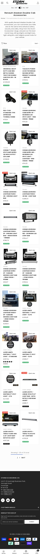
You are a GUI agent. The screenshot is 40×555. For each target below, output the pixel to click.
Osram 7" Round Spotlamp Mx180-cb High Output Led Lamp (10, 153)
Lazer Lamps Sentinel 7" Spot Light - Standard (10, 354)
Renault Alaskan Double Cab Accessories (20, 18)
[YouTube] (13, 500)
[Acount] (38, 3)
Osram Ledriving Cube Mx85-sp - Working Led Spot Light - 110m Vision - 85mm (29, 115)
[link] (14, 552)
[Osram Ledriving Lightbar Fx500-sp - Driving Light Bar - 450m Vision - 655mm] (10, 217)
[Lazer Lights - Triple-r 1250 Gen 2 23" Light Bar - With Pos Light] (10, 420)
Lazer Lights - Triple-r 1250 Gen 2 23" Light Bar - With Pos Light (10, 435)
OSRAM (5, 148)
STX (23, 66)
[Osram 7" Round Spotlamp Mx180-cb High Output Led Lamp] (10, 138)
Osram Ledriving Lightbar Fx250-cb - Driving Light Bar (10, 195)
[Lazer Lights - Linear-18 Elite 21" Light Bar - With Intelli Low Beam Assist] (29, 380)
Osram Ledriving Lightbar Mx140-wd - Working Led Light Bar (29, 232)
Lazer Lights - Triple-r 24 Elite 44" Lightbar (28, 434)
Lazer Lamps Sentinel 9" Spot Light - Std (9, 394)
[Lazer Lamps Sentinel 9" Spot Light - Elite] (29, 340)
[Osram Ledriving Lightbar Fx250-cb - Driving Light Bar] (10, 180)
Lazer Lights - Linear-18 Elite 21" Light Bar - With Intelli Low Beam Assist (29, 396)
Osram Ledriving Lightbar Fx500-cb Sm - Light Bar (29, 194)
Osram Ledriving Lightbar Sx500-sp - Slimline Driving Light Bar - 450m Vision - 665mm (10, 316)
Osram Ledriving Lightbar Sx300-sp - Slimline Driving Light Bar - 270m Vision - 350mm (29, 274)
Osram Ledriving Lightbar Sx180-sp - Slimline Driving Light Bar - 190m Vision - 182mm (10, 274)
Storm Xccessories (9, 66)
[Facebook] (3, 500)
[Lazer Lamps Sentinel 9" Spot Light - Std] (10, 380)
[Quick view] (17, 50)
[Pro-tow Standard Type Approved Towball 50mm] (10, 99)
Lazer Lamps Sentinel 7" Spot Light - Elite (28, 313)
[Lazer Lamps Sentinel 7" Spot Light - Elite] (29, 298)
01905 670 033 (9, 492)
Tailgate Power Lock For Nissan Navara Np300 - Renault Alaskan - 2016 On (29, 73)
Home (3, 18)
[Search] (7, 3)
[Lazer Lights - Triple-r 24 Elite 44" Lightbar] (29, 420)
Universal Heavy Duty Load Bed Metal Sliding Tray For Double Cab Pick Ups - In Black (9, 74)
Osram (24, 108)
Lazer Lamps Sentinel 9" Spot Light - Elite (28, 354)
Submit (31, 522)
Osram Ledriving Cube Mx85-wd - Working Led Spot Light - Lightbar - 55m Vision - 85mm (29, 155)
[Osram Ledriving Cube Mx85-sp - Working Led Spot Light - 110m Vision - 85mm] (29, 99)
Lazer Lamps (26, 308)
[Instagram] (8, 500)
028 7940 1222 (8, 490)
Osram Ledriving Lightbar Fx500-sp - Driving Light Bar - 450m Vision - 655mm (10, 233)
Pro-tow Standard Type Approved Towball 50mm (9, 114)
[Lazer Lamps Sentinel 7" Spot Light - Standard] (10, 340)
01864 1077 (8, 494)
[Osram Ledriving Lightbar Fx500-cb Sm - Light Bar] (29, 180)
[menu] (2, 3)
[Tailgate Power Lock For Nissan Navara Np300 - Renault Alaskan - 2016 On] (29, 57)
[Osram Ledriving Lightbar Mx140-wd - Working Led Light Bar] (29, 217)
